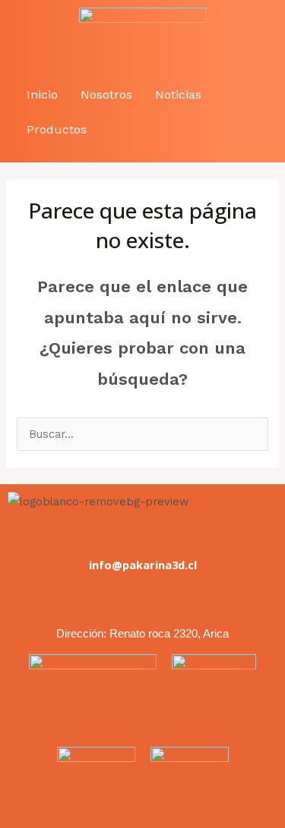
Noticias (178, 94)
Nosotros (106, 94)
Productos (57, 129)
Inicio (42, 94)
